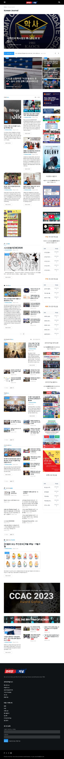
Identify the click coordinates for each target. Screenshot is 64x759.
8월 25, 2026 (33, 308)
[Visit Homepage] (32, 2)
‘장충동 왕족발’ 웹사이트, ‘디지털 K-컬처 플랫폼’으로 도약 (35, 297)
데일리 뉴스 (7, 687)
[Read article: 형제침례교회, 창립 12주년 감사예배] (26, 379)
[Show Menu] (4, 2)
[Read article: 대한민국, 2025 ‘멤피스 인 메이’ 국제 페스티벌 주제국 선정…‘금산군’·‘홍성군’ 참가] (26, 430)
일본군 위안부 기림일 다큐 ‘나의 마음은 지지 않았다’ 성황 (31, 187)
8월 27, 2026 (16, 129)
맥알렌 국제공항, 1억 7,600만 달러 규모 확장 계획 (35, 422)
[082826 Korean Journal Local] (51, 404)
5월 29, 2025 (14, 424)
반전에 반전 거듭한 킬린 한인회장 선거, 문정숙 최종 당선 (35, 450)
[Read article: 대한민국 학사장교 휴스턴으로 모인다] (26, 290)
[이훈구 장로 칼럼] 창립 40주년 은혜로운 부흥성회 (34, 398)
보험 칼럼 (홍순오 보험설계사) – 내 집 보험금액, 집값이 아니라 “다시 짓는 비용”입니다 (12, 526)
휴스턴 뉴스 (7, 685)
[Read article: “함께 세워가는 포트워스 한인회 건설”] (26, 458)
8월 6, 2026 (14, 382)
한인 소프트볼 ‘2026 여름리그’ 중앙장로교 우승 (12, 299)
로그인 (5, 695)
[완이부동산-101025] (12, 223)
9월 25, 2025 (31, 404)
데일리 (38, 97)
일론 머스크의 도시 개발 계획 (16, 429)
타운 (5, 708)
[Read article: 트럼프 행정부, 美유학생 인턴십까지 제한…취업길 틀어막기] (26, 636)
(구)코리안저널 (7, 718)
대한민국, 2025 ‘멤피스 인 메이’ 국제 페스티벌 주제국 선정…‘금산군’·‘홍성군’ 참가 (35, 431)
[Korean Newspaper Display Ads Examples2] (51, 99)
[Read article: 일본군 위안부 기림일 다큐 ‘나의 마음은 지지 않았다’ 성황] (32, 179)
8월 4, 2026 (16, 464)
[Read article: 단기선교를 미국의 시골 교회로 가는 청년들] (7, 422)
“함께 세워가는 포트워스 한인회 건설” (35, 457)
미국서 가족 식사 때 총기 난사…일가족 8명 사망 (12, 127)
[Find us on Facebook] (4, 753)
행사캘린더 (6, 713)
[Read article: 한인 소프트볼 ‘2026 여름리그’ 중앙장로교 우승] (12, 292)
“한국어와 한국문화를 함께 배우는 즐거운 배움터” (16, 379)
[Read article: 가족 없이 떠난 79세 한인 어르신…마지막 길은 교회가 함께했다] (26, 371)
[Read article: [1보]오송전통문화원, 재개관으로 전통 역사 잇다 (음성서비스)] (26, 305)
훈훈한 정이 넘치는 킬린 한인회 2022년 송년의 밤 (35, 473)
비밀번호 (6, 734)
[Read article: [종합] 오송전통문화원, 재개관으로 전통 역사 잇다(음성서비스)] (32, 143)
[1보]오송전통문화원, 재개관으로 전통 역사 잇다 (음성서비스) (35, 305)
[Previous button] (8, 31)
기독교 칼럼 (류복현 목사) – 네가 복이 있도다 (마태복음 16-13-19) (30, 511)
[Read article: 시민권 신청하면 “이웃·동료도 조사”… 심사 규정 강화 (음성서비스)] (12, 630)
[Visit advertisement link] (32, 598)
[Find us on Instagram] (8, 753)
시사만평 (7, 254)
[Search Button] (59, 2)
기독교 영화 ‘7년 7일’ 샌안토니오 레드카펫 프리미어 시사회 (34, 345)
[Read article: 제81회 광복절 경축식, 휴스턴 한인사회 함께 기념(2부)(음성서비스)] (26, 321)
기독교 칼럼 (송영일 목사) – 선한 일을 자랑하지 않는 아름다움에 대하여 (30, 516)
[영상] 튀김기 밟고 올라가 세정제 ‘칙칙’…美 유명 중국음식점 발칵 (31, 114)
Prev (6, 388)
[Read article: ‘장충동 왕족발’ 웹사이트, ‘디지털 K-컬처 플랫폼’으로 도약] (26, 297)
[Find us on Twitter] (6, 753)
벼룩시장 (6, 711)
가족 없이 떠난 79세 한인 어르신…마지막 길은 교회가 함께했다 (35, 371)
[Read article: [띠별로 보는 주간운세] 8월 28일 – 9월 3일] (22, 560)
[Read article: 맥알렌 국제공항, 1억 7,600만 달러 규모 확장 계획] (26, 422)
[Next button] (55, 31)
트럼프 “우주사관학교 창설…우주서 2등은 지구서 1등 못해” (28, 53)
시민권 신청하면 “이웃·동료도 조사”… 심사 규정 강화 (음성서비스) (22, 80)
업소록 (5, 715)
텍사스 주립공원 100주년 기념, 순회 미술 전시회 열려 (35, 465)
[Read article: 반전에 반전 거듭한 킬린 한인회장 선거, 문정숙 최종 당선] (26, 450)
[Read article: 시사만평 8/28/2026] (22, 262)
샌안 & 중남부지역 (36, 339)
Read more (8, 143)
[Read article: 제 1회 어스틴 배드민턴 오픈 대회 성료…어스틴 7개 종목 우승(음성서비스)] (12, 452)
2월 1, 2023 (33, 460)
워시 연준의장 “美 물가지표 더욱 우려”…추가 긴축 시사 (51, 63)
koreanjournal (12, 44)
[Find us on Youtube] (11, 753)
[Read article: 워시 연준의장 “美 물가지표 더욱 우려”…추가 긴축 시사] (26, 628)
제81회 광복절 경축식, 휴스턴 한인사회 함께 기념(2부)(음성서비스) (35, 321)
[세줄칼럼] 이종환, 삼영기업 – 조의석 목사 (30, 492)
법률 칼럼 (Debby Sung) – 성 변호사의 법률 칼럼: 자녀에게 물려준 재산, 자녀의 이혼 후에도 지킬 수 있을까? (12, 512)
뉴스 (7, 58)
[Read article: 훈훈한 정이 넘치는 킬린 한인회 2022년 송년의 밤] (26, 473)
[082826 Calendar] (51, 196)
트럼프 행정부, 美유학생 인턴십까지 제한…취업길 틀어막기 (51, 74)
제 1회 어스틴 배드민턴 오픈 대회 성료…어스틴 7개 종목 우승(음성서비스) (12, 460)
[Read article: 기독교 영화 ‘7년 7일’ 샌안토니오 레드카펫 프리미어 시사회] (15, 350)
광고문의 (6, 720)
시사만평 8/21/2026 (9, 521)
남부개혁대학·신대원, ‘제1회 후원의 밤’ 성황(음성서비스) (35, 313)
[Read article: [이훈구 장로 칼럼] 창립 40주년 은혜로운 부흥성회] (15, 404)
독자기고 (7, 398)
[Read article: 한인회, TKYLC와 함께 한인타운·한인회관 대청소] (12, 179)
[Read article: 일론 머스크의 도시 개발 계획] (7, 430)
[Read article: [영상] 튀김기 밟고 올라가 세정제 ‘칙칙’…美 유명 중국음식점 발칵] (32, 106)
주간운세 (7, 553)
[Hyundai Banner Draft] (51, 111)
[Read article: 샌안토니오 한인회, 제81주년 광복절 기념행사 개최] (7, 371)
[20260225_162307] (51, 434)
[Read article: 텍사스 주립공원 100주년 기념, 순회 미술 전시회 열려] (26, 465)
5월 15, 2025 (14, 432)
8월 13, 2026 (33, 374)
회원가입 (6, 697)
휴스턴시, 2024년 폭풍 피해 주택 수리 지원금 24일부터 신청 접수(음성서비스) (23, 38)
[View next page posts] (23, 334)
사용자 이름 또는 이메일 (10, 729)
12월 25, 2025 (33, 453)
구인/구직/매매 (7, 692)
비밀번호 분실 (12, 741)
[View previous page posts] (21, 334)
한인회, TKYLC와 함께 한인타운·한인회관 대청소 (12, 187)
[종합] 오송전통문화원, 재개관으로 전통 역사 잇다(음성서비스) (31, 151)
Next (11, 388)
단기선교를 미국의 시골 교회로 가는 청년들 (16, 421)
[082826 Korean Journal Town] (51, 365)
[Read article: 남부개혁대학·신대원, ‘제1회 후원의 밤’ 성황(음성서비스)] (26, 313)
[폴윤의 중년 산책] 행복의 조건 (11, 500)
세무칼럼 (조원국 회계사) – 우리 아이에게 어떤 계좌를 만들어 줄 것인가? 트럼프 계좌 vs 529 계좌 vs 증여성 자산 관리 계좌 (30, 502)
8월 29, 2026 (17, 86)
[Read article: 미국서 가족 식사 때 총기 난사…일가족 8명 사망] (12, 112)
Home (5, 7)
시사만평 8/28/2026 (13, 247)
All (35, 97)
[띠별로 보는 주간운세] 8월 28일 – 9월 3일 (22, 545)
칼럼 (5, 706)
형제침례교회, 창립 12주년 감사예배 (35, 378)
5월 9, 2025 (33, 434)
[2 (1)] (51, 461)
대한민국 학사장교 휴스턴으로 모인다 (35, 289)
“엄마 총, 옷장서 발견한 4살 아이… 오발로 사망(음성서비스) (51, 635)
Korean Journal (11, 7)
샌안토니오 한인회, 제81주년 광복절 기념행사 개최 (16, 371)
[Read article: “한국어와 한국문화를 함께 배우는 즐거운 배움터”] (7, 379)
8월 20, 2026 (33, 325)
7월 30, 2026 (33, 381)
